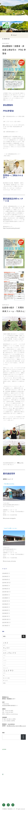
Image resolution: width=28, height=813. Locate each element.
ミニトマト (8, 670)
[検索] (24, 636)
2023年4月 (5, 607)
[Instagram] (8, 804)
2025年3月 (5, 579)
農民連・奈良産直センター (13, 30)
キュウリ (6, 648)
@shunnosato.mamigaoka (9, 518)
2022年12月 (5, 619)
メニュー (15, 35)
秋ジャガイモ (5, 680)
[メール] (12, 804)
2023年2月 (5, 613)
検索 (3, 732)
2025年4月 (5, 576)
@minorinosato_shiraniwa (9, 561)
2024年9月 (5, 585)
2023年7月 (5, 601)
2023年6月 (5, 604)
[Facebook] (3, 804)
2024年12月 (5, 582)
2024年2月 (5, 588)
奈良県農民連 (11, 724)
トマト (4, 655)
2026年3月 (5, 573)
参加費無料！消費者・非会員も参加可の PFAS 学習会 (14, 49)
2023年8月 (5, 597)
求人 (4, 675)
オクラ (4, 645)
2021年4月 (5, 625)
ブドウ (4, 665)
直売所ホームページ (8, 479)
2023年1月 (5, 616)
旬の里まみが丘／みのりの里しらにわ (16, 725)
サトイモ (4, 650)
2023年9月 (5, 594)
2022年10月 (5, 622)
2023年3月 (5, 610)
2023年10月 (5, 591)
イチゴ (5, 643)
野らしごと (20, 462)
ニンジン (4, 660)
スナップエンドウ (9, 653)
